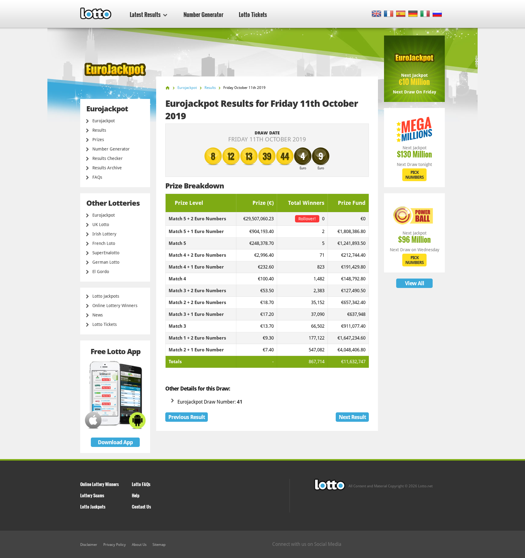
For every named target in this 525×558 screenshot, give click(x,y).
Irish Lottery (104, 234)
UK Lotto (100, 224)
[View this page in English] (376, 14)
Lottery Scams (92, 495)
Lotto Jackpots (105, 296)
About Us (139, 545)
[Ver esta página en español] (401, 14)
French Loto (103, 243)
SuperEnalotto (105, 252)
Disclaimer (88, 545)
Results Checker (107, 158)
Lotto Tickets (253, 15)
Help (135, 495)
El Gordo (100, 271)
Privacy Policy (114, 545)
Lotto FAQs (141, 484)
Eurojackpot (103, 120)
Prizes (98, 139)
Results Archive (107, 167)
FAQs (97, 177)
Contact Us (141, 506)
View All (414, 283)
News (97, 315)
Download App (115, 442)
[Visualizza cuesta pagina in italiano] (425, 14)
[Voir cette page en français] (388, 14)
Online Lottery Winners (114, 305)
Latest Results (145, 15)
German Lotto (105, 262)
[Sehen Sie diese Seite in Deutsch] (413, 14)
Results (99, 130)
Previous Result (186, 417)
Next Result (352, 417)
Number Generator (203, 15)
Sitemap (159, 545)
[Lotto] (167, 88)
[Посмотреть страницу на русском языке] (437, 14)
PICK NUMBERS (414, 175)
